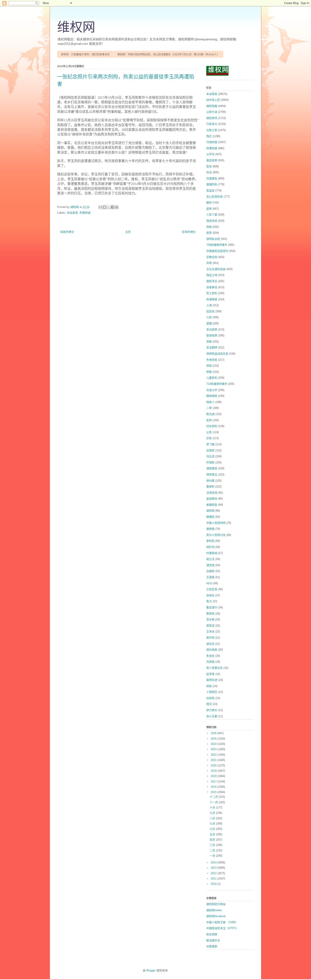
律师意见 (211, 474)
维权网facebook (216, 916)
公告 (209, 432)
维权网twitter (214, 910)
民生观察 (211, 934)
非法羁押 (211, 347)
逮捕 (209, 323)
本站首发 (72, 212)
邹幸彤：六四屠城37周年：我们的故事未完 (85, 54)
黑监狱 (210, 190)
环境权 (210, 462)
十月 (213, 807)
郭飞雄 (210, 444)
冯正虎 (210, 456)
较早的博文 (189, 231)
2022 (214, 754)
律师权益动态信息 (217, 353)
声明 (209, 263)
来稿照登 (211, 504)
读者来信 (211, 287)
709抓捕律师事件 (216, 244)
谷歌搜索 (211, 946)
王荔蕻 (210, 577)
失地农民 (211, 359)
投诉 (209, 166)
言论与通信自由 (216, 269)
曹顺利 (210, 486)
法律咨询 (211, 492)
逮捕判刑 (211, 184)
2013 (214, 867)
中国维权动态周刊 (217, 251)
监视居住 (211, 498)
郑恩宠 (210, 625)
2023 (214, 749)
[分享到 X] (108, 207)
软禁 (209, 232)
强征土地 (211, 275)
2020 (214, 765)
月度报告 (211, 178)
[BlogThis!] (104, 207)
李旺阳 (210, 540)
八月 (213, 818)
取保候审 (211, 335)
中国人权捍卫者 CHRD (221, 922)
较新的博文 (67, 231)
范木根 (210, 619)
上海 (209, 305)
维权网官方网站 (216, 904)
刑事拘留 (85, 212)
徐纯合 (210, 595)
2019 (214, 770)
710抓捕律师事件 (216, 383)
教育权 (210, 613)
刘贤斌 (210, 661)
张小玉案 (211, 716)
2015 (214, 792)
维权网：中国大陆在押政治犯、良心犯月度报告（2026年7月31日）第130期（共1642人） (168, 54)
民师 (209, 420)
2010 (214, 883)
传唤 (209, 226)
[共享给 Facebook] (112, 207)
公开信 (210, 154)
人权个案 (211, 214)
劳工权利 (211, 293)
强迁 (209, 136)
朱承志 (210, 655)
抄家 (209, 438)
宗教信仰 (211, 257)
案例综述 (211, 679)
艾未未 (210, 631)
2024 (214, 744)
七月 (213, 823)
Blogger (151, 970)
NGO (209, 583)
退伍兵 (210, 643)
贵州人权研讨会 (216, 535)
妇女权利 (211, 426)
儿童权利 (211, 377)
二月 (213, 850)
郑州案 (210, 480)
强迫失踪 (211, 220)
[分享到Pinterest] (116, 207)
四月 (213, 839)
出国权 (210, 571)
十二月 (214, 796)
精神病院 (211, 395)
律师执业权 (213, 238)
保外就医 (211, 649)
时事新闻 (211, 553)
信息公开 (211, 390)
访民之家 (211, 130)
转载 (209, 371)
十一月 (214, 802)
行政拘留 (211, 142)
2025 (214, 738)
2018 (214, 776)
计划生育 (211, 589)
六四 (209, 317)
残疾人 (210, 402)
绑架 (209, 365)
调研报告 (211, 468)
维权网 (76, 27)
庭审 (209, 208)
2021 (214, 760)
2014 (214, 862)
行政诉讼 (211, 124)
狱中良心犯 (213, 99)
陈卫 (209, 601)
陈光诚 (210, 414)
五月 (213, 834)
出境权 (210, 450)
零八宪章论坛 (214, 667)
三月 (213, 845)
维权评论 (211, 281)
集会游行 (211, 607)
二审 (209, 408)
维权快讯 (211, 118)
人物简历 (211, 692)
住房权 (210, 698)
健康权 (210, 516)
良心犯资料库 (214, 196)
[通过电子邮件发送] (100, 207)
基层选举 (211, 160)
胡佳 (209, 686)
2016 (214, 786)
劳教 (209, 341)
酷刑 (209, 202)
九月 (213, 812)
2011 (214, 878)
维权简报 (211, 106)
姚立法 (210, 559)
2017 (214, 781)
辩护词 (210, 547)
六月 (213, 828)
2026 (214, 733)
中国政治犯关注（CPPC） (222, 928)
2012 (214, 873)
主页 (128, 231)
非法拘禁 (211, 329)
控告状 (210, 311)
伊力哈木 (211, 710)
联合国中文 (213, 940)
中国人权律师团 (216, 522)
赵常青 (210, 674)
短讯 (209, 704)
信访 (209, 172)
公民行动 (211, 111)
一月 (213, 855)
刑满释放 (211, 299)
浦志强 (210, 565)
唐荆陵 (210, 528)
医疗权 (210, 637)
